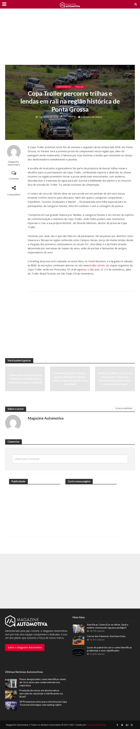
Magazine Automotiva (14, 163)
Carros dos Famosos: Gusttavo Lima (106, 636)
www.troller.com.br (94, 265)
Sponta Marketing (96, 724)
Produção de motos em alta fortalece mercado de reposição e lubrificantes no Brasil (41, 693)
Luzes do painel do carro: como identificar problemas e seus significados (109, 649)
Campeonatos (64, 86)
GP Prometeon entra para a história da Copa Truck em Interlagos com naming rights (43, 703)
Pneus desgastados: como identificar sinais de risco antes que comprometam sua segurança (42, 682)
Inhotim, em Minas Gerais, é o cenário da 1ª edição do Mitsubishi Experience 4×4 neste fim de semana (115, 379)
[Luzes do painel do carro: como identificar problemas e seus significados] (78, 651)
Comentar (14, 178)
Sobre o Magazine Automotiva (25, 647)
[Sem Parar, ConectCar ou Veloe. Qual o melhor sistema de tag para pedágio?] (78, 628)
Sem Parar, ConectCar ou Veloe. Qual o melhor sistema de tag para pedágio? (107, 626)
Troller (79, 86)
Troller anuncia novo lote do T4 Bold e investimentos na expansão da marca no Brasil (25, 378)
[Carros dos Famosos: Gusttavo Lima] (78, 640)
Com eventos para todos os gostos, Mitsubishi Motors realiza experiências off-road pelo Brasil (70, 379)
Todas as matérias (123, 408)
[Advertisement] (70, 39)
